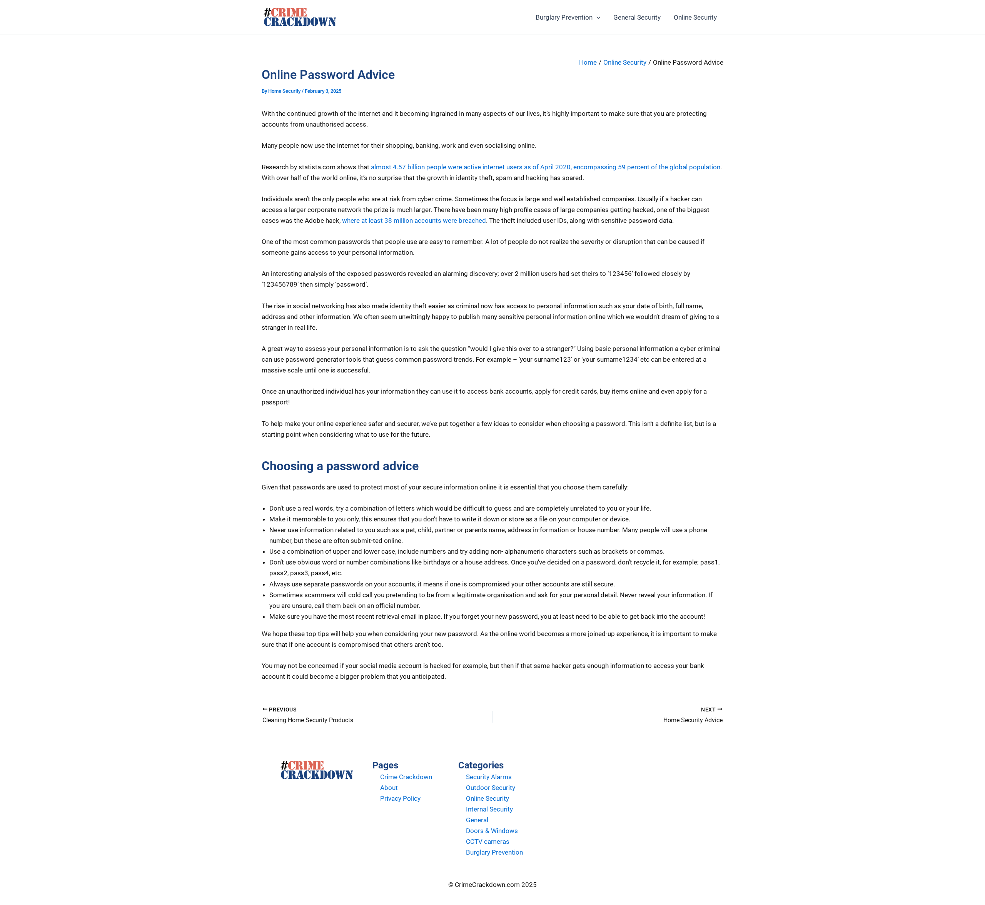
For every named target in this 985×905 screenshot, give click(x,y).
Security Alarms (489, 777)
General (477, 820)
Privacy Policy (400, 798)
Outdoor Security (490, 787)
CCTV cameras (487, 841)
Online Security (695, 17)
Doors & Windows (492, 831)
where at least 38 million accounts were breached (414, 220)
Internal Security (489, 809)
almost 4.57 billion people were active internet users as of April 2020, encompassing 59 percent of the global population (545, 167)
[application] (596, 17)
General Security (637, 17)
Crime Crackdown (406, 777)
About (389, 787)
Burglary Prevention (564, 17)
